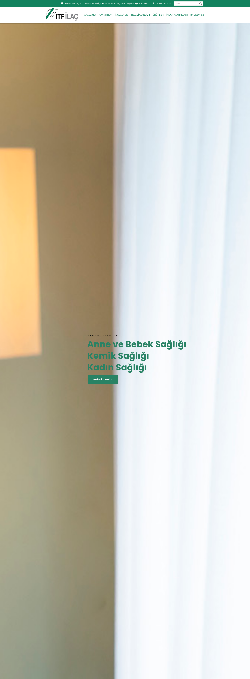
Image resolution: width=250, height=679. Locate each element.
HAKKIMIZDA (105, 15)
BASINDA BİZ (197, 15)
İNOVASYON (121, 15)
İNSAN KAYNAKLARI (177, 15)
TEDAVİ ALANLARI (140, 15)
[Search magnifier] (201, 3)
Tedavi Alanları (102, 379)
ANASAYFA (90, 15)
